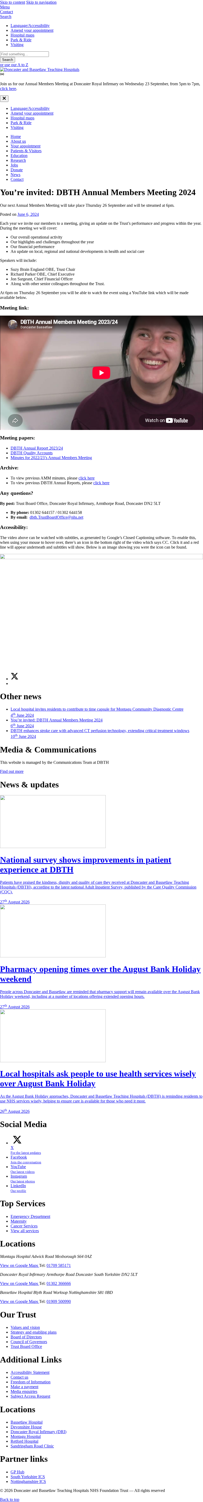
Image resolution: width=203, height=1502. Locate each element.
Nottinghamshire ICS (28, 1481)
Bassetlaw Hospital (27, 1422)
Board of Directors (26, 1337)
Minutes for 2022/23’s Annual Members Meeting (51, 457)
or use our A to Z (14, 64)
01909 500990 (59, 1301)
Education (19, 155)
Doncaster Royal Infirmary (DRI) (38, 1431)
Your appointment (25, 146)
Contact (17, 179)
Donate (17, 170)
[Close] (4, 98)
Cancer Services (24, 1226)
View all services (25, 1230)
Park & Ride (21, 40)
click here (8, 88)
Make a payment (24, 1386)
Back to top (9, 1499)
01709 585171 (59, 1265)
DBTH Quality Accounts (32, 453)
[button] (101, 7)
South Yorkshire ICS (28, 1476)
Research (18, 160)
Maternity (19, 1221)
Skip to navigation (41, 2)
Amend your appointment (32, 30)
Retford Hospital (24, 1441)
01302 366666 (59, 1283)
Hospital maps (22, 35)
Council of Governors (29, 1341)
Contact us (19, 1377)
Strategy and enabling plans (34, 1332)
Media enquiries (24, 1391)
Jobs (14, 165)
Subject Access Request (30, 1396)
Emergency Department (30, 1216)
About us (18, 141)
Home (16, 136)
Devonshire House (26, 1427)
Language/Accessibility (30, 25)
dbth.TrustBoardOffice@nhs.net (56, 517)
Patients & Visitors (26, 151)
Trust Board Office (26, 1346)
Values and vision (25, 1327)
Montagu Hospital (26, 1436)
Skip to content (12, 2)
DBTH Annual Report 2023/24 (37, 448)
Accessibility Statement (30, 1372)
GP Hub (17, 1472)
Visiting (17, 44)
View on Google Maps (19, 1265)
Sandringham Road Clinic (32, 1446)
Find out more (12, 771)
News (15, 174)
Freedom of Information (30, 1382)
